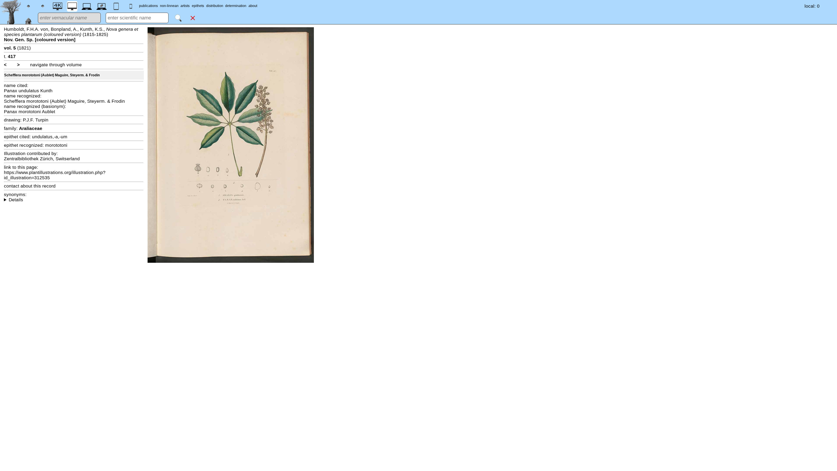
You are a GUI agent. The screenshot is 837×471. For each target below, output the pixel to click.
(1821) (17, 47)
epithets (198, 6)
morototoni (56, 145)
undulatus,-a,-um (49, 136)
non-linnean (169, 6)
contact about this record (30, 185)
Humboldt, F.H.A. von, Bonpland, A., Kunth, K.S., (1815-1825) (71, 34)
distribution (214, 6)
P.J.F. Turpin (35, 119)
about (252, 6)
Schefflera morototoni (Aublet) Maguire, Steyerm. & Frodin (52, 75)
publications (148, 6)
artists (185, 6)
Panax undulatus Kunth (28, 90)
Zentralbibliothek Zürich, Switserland (42, 158)
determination (235, 6)
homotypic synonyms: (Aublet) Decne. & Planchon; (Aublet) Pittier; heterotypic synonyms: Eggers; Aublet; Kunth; (73, 199)
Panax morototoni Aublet (29, 111)
